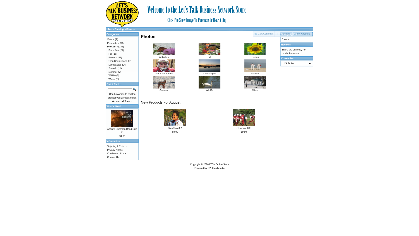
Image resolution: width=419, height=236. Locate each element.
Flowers (255, 57)
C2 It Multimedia (216, 168)
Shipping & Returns (117, 146)
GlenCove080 (244, 128)
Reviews (286, 44)
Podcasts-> (113, 43)
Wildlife (209, 90)
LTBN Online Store (219, 164)
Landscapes (209, 73)
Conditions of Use (116, 153)
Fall (209, 57)
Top (110, 29)
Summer (164, 90)
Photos (130, 29)
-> (112, 46)
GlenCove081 (175, 128)
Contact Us (113, 157)
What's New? (114, 106)
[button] (284, 34)
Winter (255, 90)
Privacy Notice (115, 150)
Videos (110, 39)
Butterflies (164, 57)
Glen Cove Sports (164, 73)
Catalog (119, 29)
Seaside (255, 73)
